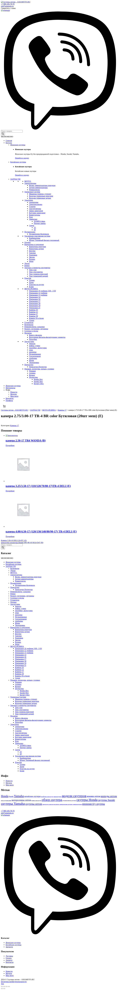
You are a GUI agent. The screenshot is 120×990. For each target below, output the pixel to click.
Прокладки (28, 365)
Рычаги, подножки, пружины (36, 329)
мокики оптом (93, 796)
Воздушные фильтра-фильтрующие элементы (47, 337)
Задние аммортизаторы (38, 188)
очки (31, 350)
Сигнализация (35, 356)
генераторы (33, 202)
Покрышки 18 (34, 304)
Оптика (27, 242)
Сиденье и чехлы (31, 331)
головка (32, 373)
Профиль (9, 400)
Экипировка (34, 363)
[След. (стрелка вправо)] (4, 988)
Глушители (28, 322)
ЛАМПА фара (39, 221)
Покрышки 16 (34, 299)
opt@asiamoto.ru (7, 6)
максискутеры (57, 796)
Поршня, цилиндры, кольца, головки (39, 369)
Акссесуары (29, 341)
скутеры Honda (87, 800)
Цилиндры (33, 377)
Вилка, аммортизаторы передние (42, 185)
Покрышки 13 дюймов (38, 295)
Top (2, 984)
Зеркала (32, 344)
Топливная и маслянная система (37, 236)
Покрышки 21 (34, 308)
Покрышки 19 (34, 306)
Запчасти (9, 947)
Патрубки (33, 339)
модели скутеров (74, 796)
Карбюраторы (34, 238)
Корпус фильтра (35, 335)
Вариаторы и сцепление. (20, 627)
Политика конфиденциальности (14, 982)
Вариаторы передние (37, 247)
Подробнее (10, 445)
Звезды (32, 257)
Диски (27, 263)
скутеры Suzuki (106, 800)
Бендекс (32, 251)
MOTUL (27, 181)
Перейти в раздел (22, 158)
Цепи (31, 261)
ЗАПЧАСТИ (15, 179)
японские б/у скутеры (93, 803)
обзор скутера (52, 800)
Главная (9, 141)
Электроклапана (35, 204)
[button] (7, 137)
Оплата (8, 958)
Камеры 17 (33, 314)
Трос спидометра (36, 272)
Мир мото (14, 396)
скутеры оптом (33, 803)
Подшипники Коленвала (39, 234)
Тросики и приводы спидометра (37, 268)
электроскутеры (77, 804)
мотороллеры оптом (21, 800)
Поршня (32, 371)
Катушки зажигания (37, 213)
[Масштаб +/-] (9, 986)
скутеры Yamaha (13, 803)
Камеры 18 (33, 316)
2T (35, 228)
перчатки (32, 352)
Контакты (9, 398)
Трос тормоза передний (38, 274)
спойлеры (33, 358)
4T (35, 230)
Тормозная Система (32, 192)
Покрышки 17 (34, 301)
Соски (31, 320)
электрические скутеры (65, 804)
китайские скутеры (32, 796)
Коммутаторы (34, 215)
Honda (4, 796)
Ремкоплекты (34, 190)
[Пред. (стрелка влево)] (2, 988)
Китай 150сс (39, 384)
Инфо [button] (8, 390)
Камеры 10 (33, 310)
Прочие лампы (40, 223)
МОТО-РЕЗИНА (31, 289)
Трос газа (32, 270)
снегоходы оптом (54, 804)
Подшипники (29, 232)
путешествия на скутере (69, 800)
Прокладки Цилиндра (38, 367)
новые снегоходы (36, 800)
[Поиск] (3, 134)
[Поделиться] (4, 986)
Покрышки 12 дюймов (38, 293)
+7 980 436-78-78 (7, 4)
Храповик (33, 255)
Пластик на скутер (36, 285)
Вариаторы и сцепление (34, 244)
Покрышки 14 (34, 297)
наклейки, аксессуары (38, 348)
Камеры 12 (33, 312)
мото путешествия (6, 800)
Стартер (32, 207)
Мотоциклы (10, 388)
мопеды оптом (109, 796)
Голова (32, 280)
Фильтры (28, 333)
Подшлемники (35, 354)
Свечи (31, 226)
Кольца (32, 375)
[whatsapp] (5, 10)
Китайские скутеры (18, 162)
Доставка (9, 956)
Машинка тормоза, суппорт (40, 194)
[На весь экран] (7, 986)
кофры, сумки (34, 346)
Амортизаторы (30, 183)
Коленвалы (28, 325)
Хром (31, 282)
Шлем (31, 360)
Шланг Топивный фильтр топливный (44, 240)
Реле (31, 217)
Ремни (27, 266)
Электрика (28, 200)
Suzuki (11, 796)
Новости (13, 392)
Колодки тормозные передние (41, 196)
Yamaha (19, 796)
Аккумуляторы (35, 209)
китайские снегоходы (47, 796)
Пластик (27, 278)
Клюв (31, 287)
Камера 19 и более (36, 318)
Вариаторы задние (36, 249)
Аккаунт (9, 960)
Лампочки (33, 219)
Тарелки (32, 253)
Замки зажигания (36, 211)
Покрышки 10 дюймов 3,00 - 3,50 (42, 291)
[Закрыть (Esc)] (2, 986)
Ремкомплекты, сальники (34, 327)
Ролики (32, 259)
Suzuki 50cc (38, 382)
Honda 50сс (38, 379)
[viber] (60, 129)
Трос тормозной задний (38, 276)
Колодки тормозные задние (40, 198)
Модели (13, 394)
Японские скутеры (17, 145)
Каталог (9, 143)
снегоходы (45, 804)
